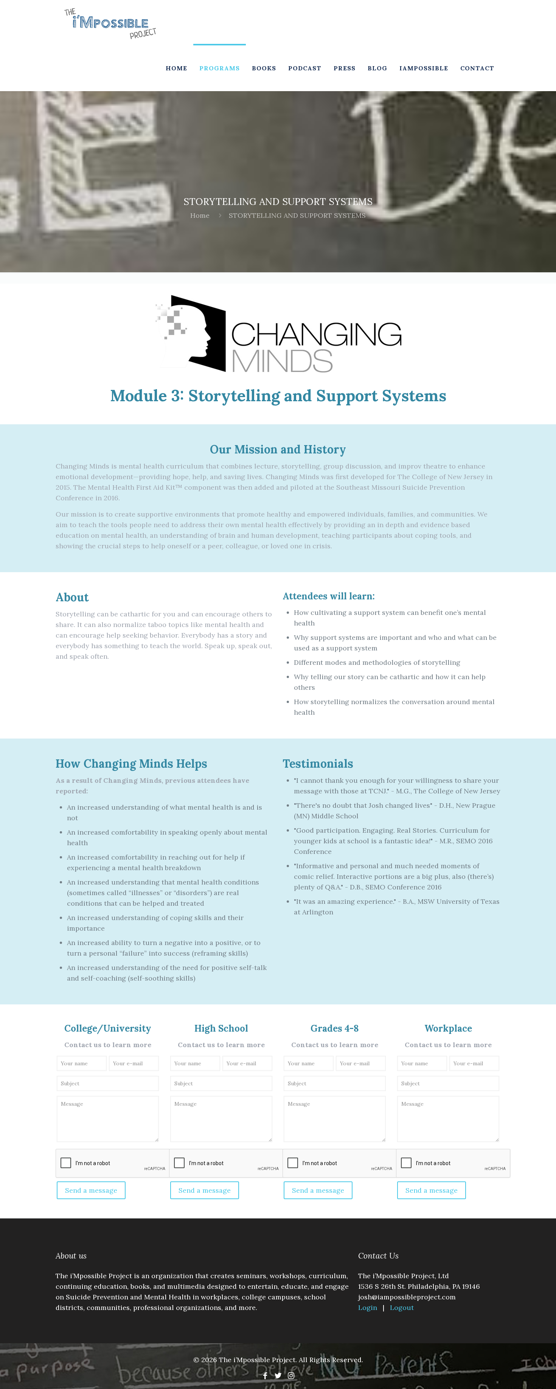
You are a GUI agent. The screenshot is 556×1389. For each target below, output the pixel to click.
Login (368, 1307)
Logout (402, 1307)
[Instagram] (291, 1375)
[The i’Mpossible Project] (110, 22)
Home (200, 215)
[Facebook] (265, 1375)
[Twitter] (278, 1375)
